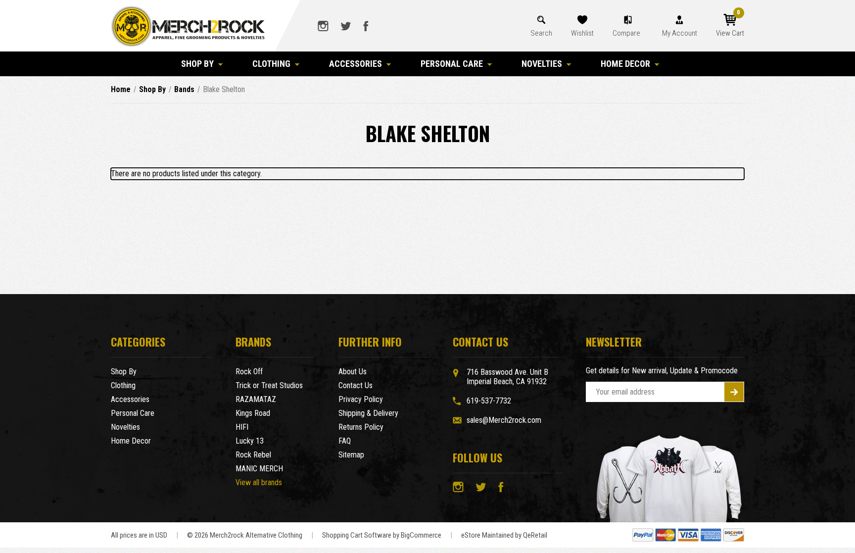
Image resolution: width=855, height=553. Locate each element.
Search (541, 33)
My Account (679, 33)
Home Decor (625, 63)
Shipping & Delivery (368, 413)
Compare (627, 33)
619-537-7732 (489, 400)
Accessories (355, 63)
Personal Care (452, 63)
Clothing (271, 63)
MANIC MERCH (259, 468)
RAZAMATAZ (256, 399)
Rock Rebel (253, 454)
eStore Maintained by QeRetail (504, 535)
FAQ (344, 441)
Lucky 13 (250, 441)
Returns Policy (360, 427)
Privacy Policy (360, 399)
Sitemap (351, 454)
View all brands (259, 482)
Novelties (542, 63)
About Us (352, 371)
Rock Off (249, 371)
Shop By (197, 63)
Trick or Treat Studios (269, 385)
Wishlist (582, 33)
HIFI (242, 427)
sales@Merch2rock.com (504, 420)
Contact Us (355, 385)
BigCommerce (421, 535)
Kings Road (253, 413)
